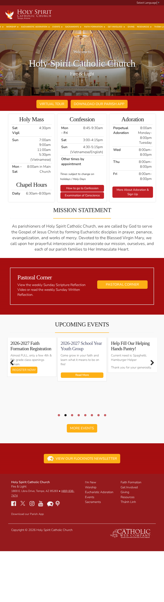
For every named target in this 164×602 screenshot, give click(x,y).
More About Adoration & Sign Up (133, 192)
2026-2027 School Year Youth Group (81, 346)
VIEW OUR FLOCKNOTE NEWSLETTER (85, 458)
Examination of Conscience (82, 195)
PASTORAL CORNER (122, 284)
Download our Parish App (27, 514)
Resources (143, 26)
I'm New (90, 482)
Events (56, 26)
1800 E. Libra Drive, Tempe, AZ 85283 (34, 491)
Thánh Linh (128, 502)
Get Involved (115, 26)
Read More (82, 375)
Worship (11, 26)
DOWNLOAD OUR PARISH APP (99, 104)
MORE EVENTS (82, 428)
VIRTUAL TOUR (52, 104)
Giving (131, 26)
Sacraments (72, 26)
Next (150, 363)
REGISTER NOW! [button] (24, 370)
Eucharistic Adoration (34, 26)
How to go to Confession (82, 188)
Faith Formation (93, 26)
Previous (14, 363)
